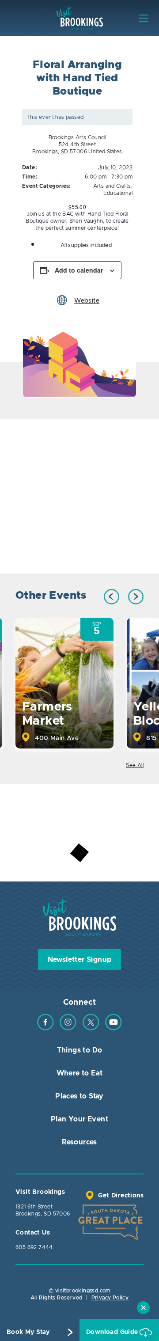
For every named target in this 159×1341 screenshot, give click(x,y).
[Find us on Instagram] (68, 1028)
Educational (117, 193)
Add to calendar (79, 270)
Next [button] (136, 596)
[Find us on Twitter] (91, 1028)
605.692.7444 (34, 1247)
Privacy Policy (110, 1297)
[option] (79, 362)
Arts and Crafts (112, 186)
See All (135, 765)
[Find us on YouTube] (113, 1028)
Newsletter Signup (80, 959)
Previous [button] (111, 596)
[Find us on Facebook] (45, 1028)
